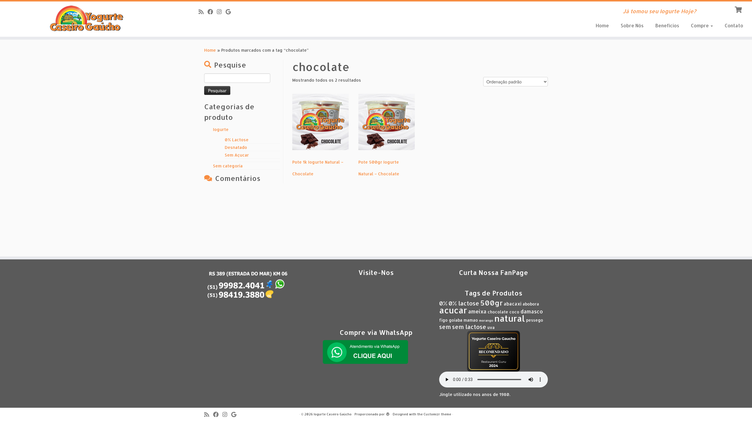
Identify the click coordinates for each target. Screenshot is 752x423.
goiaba (455, 320)
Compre (700, 25)
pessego (534, 320)
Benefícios (667, 25)
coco (514, 311)
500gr (491, 302)
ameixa (477, 311)
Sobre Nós (632, 25)
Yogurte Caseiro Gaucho (494, 338)
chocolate (498, 311)
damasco (532, 311)
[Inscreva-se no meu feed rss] (203, 11)
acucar (453, 310)
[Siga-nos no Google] (230, 11)
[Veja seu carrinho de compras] (739, 9)
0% (443, 303)
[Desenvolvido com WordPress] (388, 413)
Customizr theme (437, 414)
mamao (471, 320)
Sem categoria (228, 165)
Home (602, 25)
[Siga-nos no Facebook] (212, 11)
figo (443, 320)
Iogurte (221, 129)
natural (509, 318)
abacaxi (512, 304)
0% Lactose (237, 139)
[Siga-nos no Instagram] (221, 11)
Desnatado (236, 147)
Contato (734, 25)
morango (486, 320)
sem (445, 326)
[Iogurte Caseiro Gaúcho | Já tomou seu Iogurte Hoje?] (87, 19)
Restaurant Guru (493, 362)
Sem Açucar (237, 154)
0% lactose (464, 303)
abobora (531, 303)
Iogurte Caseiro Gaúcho (333, 414)
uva (491, 327)
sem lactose (469, 326)
